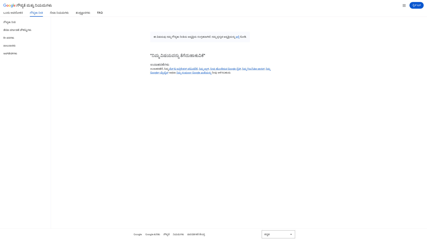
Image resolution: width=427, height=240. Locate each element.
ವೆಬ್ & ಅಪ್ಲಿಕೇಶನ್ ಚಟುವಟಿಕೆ (183, 68)
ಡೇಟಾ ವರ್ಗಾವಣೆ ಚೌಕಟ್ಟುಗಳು (17, 30)
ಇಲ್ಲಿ (237, 36)
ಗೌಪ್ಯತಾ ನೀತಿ (36, 12)
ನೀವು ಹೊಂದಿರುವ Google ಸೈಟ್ (225, 68)
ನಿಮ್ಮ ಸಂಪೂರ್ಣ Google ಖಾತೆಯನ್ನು (193, 72)
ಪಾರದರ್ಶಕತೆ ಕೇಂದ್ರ (196, 234)
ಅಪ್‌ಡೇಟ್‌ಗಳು (10, 53)
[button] (404, 5)
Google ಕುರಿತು (152, 234)
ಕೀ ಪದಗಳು (8, 37)
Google (138, 234)
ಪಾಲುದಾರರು (9, 45)
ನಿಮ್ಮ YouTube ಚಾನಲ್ (253, 68)
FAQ (100, 12)
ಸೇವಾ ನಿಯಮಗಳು (59, 12)
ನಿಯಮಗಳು (178, 234)
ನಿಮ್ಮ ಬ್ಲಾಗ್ (204, 68)
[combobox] (278, 234)
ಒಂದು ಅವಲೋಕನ (13, 12)
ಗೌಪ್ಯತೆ (166, 234)
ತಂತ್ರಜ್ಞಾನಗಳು (83, 12)
